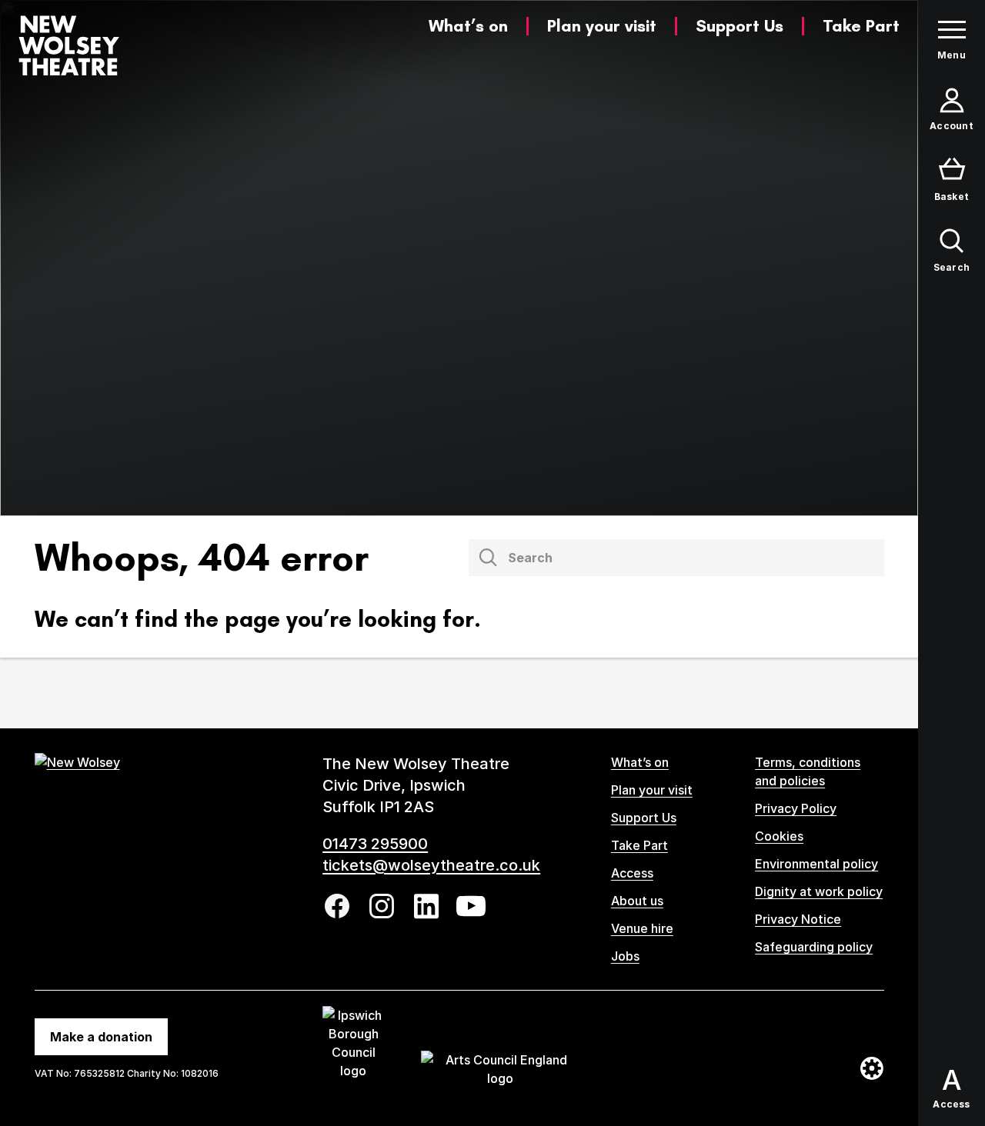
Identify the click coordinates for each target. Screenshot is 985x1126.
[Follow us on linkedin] (426, 906)
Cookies (779, 836)
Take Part (861, 25)
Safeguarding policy (814, 946)
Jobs (625, 956)
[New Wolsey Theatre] (68, 45)
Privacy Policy (795, 808)
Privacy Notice (798, 919)
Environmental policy (816, 863)
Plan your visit (601, 25)
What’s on (468, 25)
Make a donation (101, 1036)
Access (632, 873)
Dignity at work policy (819, 891)
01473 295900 (375, 844)
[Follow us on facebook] (337, 906)
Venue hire (642, 928)
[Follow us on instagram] (381, 906)
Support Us (739, 25)
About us (637, 900)
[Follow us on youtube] (471, 906)
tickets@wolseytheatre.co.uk (431, 865)
